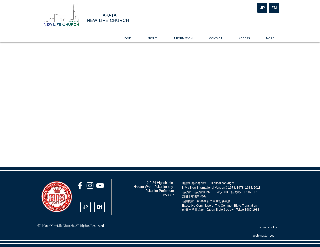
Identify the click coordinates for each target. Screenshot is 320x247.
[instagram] (90, 185)
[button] (152, 38)
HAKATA (108, 15)
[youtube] (100, 185)
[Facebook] (80, 185)
